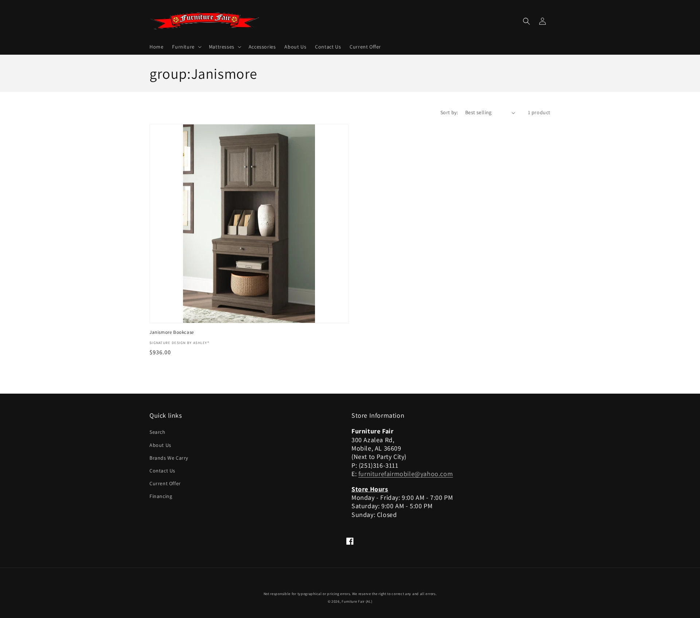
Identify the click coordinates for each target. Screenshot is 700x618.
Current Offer (165, 483)
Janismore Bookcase (171, 332)
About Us (160, 445)
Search (157, 432)
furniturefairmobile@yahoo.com (405, 474)
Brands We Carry (168, 458)
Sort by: (449, 112)
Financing (160, 496)
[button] (186, 46)
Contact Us (162, 470)
